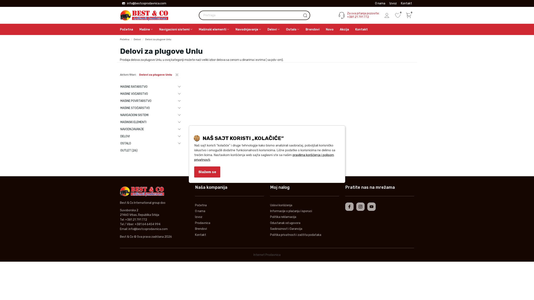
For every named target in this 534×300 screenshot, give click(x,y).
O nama (380, 3)
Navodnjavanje (132, 129)
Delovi (137, 39)
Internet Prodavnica (267, 255)
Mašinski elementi (133, 122)
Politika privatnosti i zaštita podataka (295, 235)
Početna (126, 29)
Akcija (344, 29)
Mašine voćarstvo (134, 94)
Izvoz (393, 3)
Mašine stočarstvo (135, 108)
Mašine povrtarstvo (135, 101)
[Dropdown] (179, 86)
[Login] (387, 15)
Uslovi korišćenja (281, 205)
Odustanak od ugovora (285, 223)
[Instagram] (360, 206)
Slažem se (207, 172)
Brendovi (313, 29)
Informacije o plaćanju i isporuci (291, 211)
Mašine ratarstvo (133, 87)
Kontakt (406, 3)
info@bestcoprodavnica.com (146, 3)
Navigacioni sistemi (134, 115)
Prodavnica (202, 223)
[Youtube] (371, 206)
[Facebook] (349, 206)
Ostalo (125, 143)
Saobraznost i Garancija (286, 229)
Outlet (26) (128, 150)
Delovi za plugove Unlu (158, 39)
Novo (330, 29)
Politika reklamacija (283, 217)
